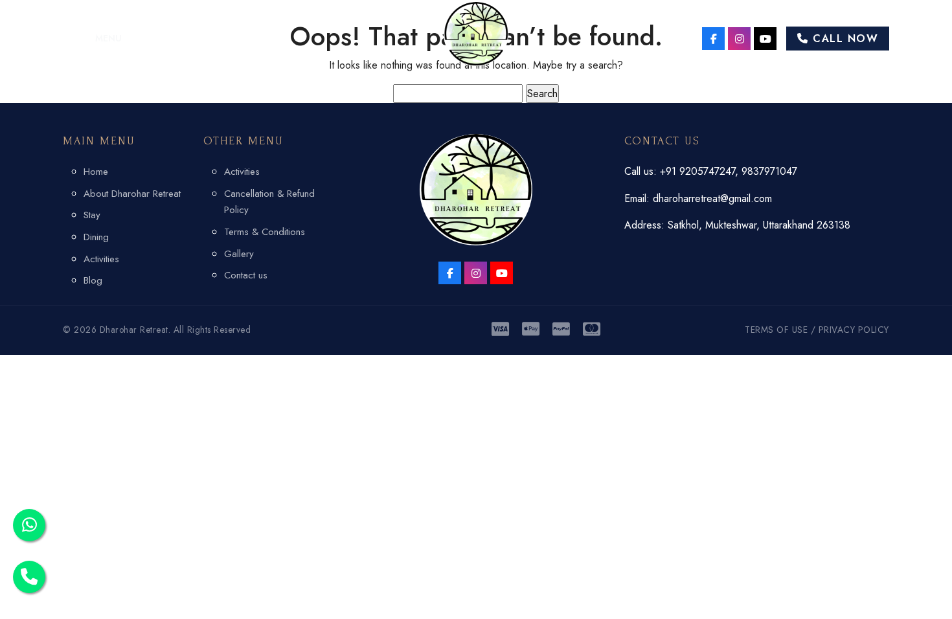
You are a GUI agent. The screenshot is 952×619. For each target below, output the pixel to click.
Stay (92, 215)
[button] (92, 38)
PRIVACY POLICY (854, 329)
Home (96, 171)
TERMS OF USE (776, 329)
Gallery (239, 254)
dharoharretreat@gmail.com (712, 198)
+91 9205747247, (701, 171)
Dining (96, 237)
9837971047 (769, 171)
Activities (101, 259)
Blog (93, 280)
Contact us (245, 275)
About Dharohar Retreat (132, 193)
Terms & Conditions (264, 232)
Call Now (844, 38)
